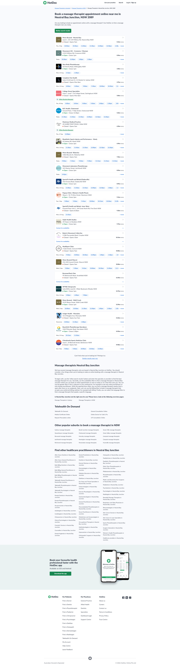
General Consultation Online (99, 411)
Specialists (84, 612)
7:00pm (85, 295)
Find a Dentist (67, 604)
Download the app (60, 573)
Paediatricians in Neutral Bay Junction (114, 458)
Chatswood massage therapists (88, 433)
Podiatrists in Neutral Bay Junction (113, 485)
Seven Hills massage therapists (112, 430)
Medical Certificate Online (62, 414)
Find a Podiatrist (67, 612)
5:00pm (68, 295)
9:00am (85, 86)
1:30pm (89, 59)
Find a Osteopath (68, 627)
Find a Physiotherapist (69, 608)
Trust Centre (103, 619)
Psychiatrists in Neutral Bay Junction (113, 488)
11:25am (106, 161)
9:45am (83, 201)
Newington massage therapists (87, 439)
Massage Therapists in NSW (79, 8)
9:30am (93, 86)
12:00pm (100, 46)
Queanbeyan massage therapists (64, 433)
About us (102, 601)
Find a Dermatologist (69, 631)
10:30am (75, 46)
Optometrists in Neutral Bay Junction (89, 532)
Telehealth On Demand (61, 411)
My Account (66, 642)
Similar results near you (90, 358)
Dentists (83, 608)
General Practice (86, 601)
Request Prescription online (63, 417)
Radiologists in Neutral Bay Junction (113, 494)
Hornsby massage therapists (87, 436)
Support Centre (86, 619)
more (122, 46)
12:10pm (98, 117)
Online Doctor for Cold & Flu (99, 414)
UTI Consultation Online (98, 417)
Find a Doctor (67, 601)
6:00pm (76, 295)
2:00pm (101, 103)
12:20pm (106, 117)
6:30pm (76, 73)
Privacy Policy (103, 616)
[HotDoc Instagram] (130, 597)
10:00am (66, 46)
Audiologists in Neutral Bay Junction (65, 510)
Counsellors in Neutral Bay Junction (65, 530)
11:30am (92, 46)
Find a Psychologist (68, 619)
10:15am (100, 201)
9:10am (72, 161)
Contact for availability (62, 228)
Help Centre (66, 646)
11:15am (98, 161)
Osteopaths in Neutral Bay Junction (113, 455)
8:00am (68, 86)
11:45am (85, 188)
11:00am (83, 46)
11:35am (114, 161)
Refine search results (63, 31)
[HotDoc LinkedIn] (126, 597)
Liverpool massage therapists (111, 436)
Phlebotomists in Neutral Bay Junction (114, 471)
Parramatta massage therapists (87, 442)
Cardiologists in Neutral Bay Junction (65, 514)
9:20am (81, 161)
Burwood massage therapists (63, 436)
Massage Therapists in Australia (62, 8)
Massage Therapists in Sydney (63, 400)
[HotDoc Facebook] (123, 597)
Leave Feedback (67, 649)
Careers (101, 604)
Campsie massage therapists (111, 439)
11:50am (81, 117)
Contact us (102, 608)
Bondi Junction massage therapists (89, 430)
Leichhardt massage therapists (63, 439)
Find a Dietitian (67, 623)
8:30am (77, 86)
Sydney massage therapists (62, 430)
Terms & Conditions (105, 612)
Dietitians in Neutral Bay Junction (89, 478)
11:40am (72, 117)
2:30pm (117, 46)
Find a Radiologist (68, 634)
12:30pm (109, 46)
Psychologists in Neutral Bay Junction (114, 491)
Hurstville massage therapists (111, 442)
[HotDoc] (50, 2)
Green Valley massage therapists (112, 433)
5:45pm (64, 174)
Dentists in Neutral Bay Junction (88, 460)
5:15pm (68, 73)
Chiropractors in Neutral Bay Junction (66, 517)
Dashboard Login (86, 616)
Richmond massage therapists (63, 442)
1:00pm (81, 59)
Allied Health (85, 604)
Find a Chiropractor (68, 616)
